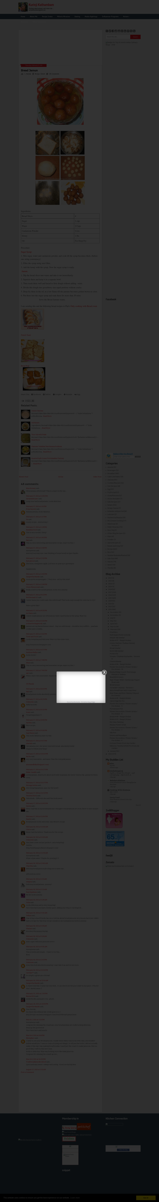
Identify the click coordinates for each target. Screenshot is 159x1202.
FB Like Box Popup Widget (88, 702)
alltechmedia (76, 702)
